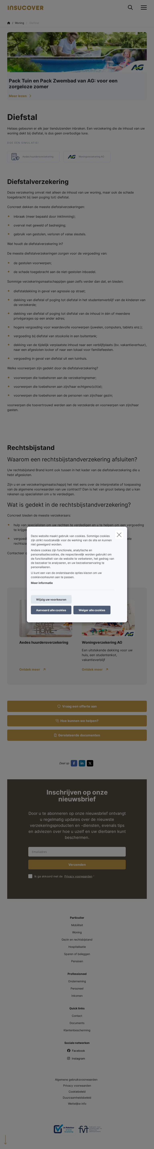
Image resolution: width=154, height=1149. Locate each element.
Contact (77, 1015)
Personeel (77, 988)
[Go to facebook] (75, 763)
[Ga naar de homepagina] (27, 7)
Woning (77, 932)
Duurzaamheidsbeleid (77, 1097)
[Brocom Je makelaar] (64, 1131)
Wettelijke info (77, 1103)
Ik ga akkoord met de (63, 876)
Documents (77, 1023)
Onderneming (77, 981)
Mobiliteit (77, 925)
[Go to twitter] (91, 763)
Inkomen (77, 995)
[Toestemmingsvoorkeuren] (16, 1141)
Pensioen (77, 961)
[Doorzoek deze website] (130, 7)
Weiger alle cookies (92, 610)
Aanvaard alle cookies (51, 610)
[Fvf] (90, 1131)
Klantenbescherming (77, 1030)
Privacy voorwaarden (78, 876)
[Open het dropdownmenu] (143, 7)
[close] (119, 535)
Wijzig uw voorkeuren (51, 599)
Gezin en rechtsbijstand (77, 939)
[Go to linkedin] (83, 763)
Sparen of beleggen (77, 954)
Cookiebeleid (77, 1091)
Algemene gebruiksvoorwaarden (76, 1079)
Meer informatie (42, 583)
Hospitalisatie (77, 946)
